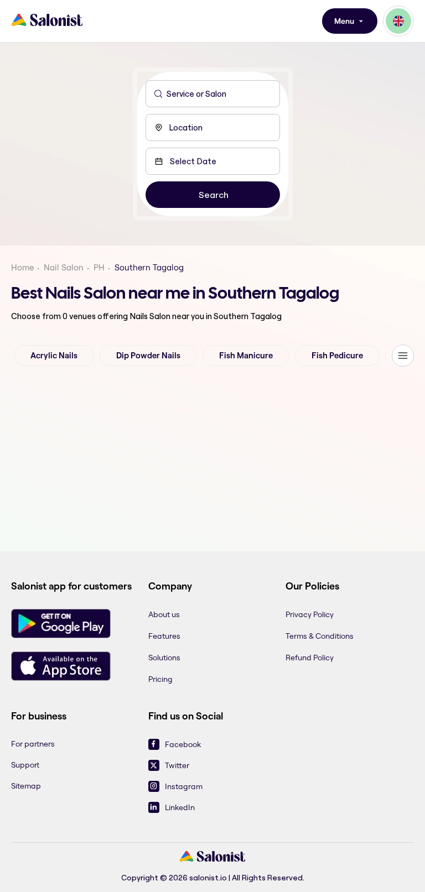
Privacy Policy (310, 614)
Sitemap (26, 786)
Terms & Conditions (320, 636)
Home (22, 267)
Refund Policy (310, 658)
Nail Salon (64, 267)
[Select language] (398, 21)
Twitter (177, 765)
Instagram (184, 786)
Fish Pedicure (337, 355)
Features (164, 636)
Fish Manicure (246, 355)
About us (164, 614)
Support (25, 765)
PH (99, 267)
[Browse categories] (403, 356)
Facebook (183, 744)
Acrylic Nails (53, 355)
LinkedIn (180, 807)
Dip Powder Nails (148, 355)
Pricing (160, 679)
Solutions (164, 658)
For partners (33, 744)
